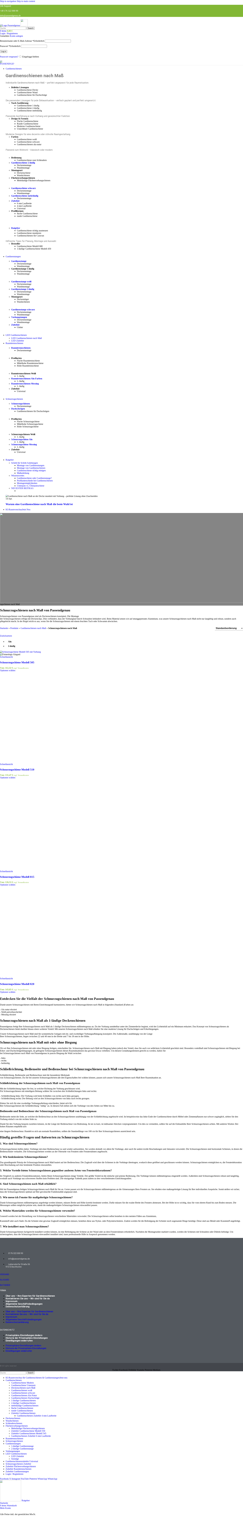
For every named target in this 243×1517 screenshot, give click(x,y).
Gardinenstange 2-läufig (22, 289)
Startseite (4, 628)
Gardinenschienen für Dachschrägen (33, 411)
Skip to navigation (8, 1)
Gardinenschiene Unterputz (23, 1385)
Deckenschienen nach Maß (23, 1388)
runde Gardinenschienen (22, 1410)
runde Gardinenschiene (27, 216)
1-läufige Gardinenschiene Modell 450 (34, 249)
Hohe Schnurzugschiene (28, 426)
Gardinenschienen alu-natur (29, 144)
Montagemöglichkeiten (27, 483)
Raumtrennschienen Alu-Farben (26, 378)
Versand (4, 1274)
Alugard (4, 1279)
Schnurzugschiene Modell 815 (17, 876)
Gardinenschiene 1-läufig (28, 105)
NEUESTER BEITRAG (22, 488)
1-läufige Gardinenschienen (23, 1400)
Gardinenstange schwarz (23, 309)
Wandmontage (23, 168)
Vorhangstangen (19, 317)
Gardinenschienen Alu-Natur (24, 1395)
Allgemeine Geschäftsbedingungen (24, 1304)
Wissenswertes (17, 475)
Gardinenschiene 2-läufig (28, 108)
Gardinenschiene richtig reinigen (31, 470)
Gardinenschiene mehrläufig (29, 110)
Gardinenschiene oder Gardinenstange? (34, 478)
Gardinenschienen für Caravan (30, 235)
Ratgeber (15, 228)
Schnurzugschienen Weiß (23, 434)
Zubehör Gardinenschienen (23, 1413)
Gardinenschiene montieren (29, 233)
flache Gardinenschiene (27, 213)
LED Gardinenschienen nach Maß (26, 338)
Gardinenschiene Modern (22, 1383)
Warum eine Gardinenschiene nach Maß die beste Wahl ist (39, 504)
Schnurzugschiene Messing (24, 444)
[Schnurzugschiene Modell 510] (56, 755)
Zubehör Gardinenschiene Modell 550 (28, 1431)
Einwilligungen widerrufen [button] (19, 1340)
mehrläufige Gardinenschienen (24, 1405)
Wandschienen (23, 175)
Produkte (14, 628)
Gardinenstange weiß (21, 281)
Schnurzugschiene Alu (21, 439)
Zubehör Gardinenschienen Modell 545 (28, 1433)
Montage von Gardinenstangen (30, 465)
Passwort (10, 46)
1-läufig (11, 646)
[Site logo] (10, 25)
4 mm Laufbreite (24, 206)
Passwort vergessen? (9, 56)
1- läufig (20, 376)
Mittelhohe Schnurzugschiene (30, 424)
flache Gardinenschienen (22, 1408)
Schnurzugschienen (20, 403)
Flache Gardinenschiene (27, 121)
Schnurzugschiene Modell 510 (17, 769)
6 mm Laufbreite (24, 203)
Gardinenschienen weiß (21, 1390)
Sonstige (15, 1459)
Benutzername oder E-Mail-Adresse (22, 41)
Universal (21, 208)
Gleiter (20, 327)
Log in (3, 51)
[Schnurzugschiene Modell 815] (56, 862)
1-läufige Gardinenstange (22, 1446)
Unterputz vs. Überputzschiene (30, 485)
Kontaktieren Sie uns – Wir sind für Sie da (28, 1298)
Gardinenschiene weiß (27, 139)
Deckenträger (23, 299)
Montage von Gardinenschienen (31, 468)
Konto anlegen (16, 36)
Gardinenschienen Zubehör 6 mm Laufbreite (31, 1436)
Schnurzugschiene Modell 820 (17, 984)
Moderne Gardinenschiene (28, 126)
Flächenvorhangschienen (23, 178)
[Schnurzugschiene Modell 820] (56, 970)
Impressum (11, 1301)
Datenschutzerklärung (18, 1306)
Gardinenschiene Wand (27, 92)
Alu (10, 641)
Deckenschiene (23, 173)
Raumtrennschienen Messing (25, 383)
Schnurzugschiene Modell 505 (17, 662)
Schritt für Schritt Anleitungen (24, 463)
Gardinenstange (18, 261)
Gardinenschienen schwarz (23, 1393)
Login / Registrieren (14, 1474)
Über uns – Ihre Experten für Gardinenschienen (30, 1296)
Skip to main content (26, 1)
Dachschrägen (18, 408)
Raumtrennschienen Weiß (23, 373)
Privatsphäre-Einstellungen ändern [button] (24, 1335)
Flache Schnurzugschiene (28, 421)
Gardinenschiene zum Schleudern (32, 160)
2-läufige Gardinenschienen (23, 1403)
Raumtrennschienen (21, 348)
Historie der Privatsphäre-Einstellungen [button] (27, 1338)
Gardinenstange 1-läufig (22, 269)
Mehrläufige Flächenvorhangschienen (33, 180)
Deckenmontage (24, 165)
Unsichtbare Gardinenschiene (30, 129)
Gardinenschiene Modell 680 (30, 246)
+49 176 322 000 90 (9, 11)
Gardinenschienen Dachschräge (25, 1398)
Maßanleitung (23, 473)
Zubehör (15, 201)
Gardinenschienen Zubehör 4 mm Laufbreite (36, 1415)
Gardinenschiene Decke (27, 90)
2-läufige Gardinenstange (22, 1448)
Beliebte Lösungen (20, 87)
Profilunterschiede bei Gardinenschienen (35, 480)
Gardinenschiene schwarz (28, 142)
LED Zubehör (17, 340)
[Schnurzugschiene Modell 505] (20, 652)
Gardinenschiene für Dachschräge (32, 95)
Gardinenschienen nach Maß (33, 628)
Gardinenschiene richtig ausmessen (32, 230)
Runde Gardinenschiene (27, 123)
